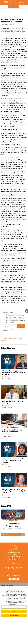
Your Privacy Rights (14, 559)
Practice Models (18, 338)
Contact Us (14, 551)
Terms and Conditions (14, 556)
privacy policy (7, 330)
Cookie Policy (12, 604)
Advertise (14, 547)
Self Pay (4, 341)
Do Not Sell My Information (14, 558)
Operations (4, 338)
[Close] (26, 587)
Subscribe (20, 326)
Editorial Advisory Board (14, 552)
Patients (11, 338)
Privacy (14, 554)
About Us (14, 545)
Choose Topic (12, 6)
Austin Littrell (7, 376)
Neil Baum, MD (7, 405)
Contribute (14, 549)
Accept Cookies (14, 615)
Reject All (14, 611)
